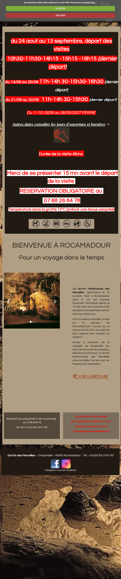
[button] (8, 301)
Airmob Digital (95, 477)
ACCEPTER (60, 8)
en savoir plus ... (89, 2)
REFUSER (60, 15)
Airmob (115, 477)
